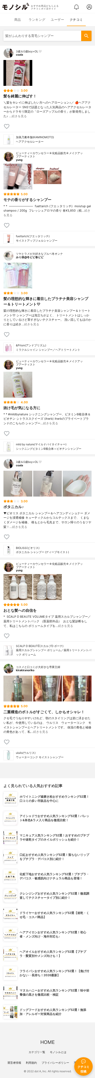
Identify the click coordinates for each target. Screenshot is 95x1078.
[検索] (86, 36)
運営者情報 (14, 1062)
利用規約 (31, 1062)
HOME (47, 1042)
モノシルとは (58, 1052)
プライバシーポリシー (55, 1062)
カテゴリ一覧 (37, 1052)
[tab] (17, 19)
